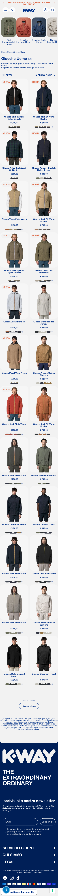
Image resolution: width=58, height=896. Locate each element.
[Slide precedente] (3, 3)
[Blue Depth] (48, 178)
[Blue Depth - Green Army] (42, 127)
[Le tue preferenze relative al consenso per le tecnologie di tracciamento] (53, 891)
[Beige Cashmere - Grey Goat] (37, 281)
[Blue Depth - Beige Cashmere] (48, 127)
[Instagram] (11, 877)
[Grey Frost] (19, 633)
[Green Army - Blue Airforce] (43, 281)
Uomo (9, 52)
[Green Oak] (13, 633)
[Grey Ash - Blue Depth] (13, 332)
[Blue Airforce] (7, 582)
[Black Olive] (19, 434)
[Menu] (5, 9)
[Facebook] (4, 877)
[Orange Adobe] (7, 229)
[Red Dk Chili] (13, 434)
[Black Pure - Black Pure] (37, 332)
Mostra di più (29, 706)
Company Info (37, 872)
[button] (45, 75)
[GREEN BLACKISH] (13, 483)
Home (3, 52)
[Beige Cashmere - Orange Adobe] (36, 229)
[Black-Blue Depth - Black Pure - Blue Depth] (19, 332)
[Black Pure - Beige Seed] (36, 434)
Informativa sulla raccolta (19, 892)
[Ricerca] (12, 9)
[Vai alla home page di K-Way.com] (29, 10)
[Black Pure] (7, 533)
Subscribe (48, 822)
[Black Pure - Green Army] (12, 127)
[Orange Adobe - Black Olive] (42, 434)
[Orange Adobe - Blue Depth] (7, 332)
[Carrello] (52, 9)
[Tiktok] (18, 877)
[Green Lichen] (38, 178)
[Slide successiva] (54, 3)
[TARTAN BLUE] (14, 178)
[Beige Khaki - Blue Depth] (36, 127)
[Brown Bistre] (48, 383)
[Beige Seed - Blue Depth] (48, 434)
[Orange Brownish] (7, 434)
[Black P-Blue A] (49, 281)
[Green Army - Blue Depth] (18, 127)
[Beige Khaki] (13, 229)
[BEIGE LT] (42, 178)
